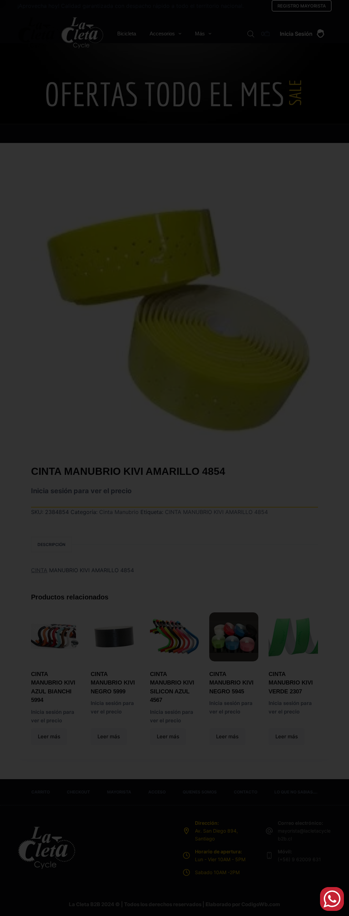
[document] (174, 458)
